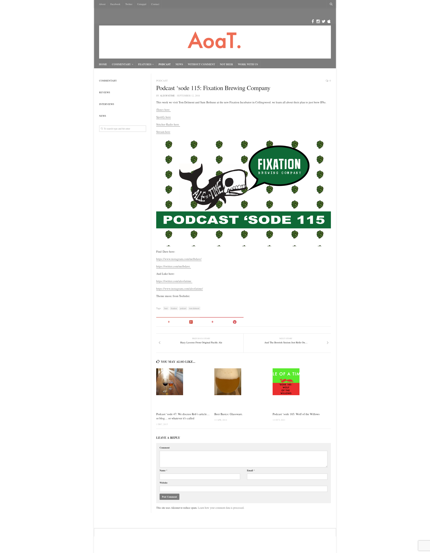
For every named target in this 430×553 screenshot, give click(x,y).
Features (144, 64)
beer (166, 308)
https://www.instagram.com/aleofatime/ (179, 289)
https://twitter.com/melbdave (173, 266)
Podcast (165, 64)
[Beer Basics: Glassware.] (243, 381)
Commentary (121, 64)
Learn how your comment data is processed (221, 507)
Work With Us (248, 64)
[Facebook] (313, 21)
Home (103, 64)
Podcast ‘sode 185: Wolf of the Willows (296, 414)
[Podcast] (329, 21)
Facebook (115, 4)
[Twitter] (323, 21)
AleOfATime (167, 95)
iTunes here (163, 110)
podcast (183, 308)
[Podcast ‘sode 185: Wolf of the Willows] (302, 381)
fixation (174, 308)
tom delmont (194, 308)
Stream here (163, 132)
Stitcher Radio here (168, 124)
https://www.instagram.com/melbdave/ (179, 259)
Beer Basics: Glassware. (228, 414)
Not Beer (226, 64)
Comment (165, 447)
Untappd (141, 4)
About (102, 4)
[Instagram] (318, 21)
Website (163, 482)
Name (163, 470)
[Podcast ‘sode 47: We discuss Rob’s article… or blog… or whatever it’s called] (185, 381)
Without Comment (201, 64)
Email (251, 470)
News (179, 64)
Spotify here (163, 117)
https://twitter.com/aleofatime (174, 281)
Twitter (128, 4)
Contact (155, 4)
